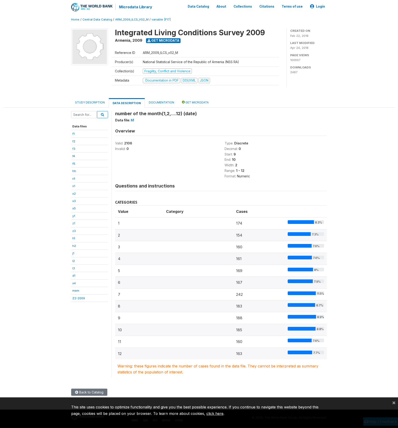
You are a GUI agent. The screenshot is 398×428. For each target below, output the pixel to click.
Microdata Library (135, 7)
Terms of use (292, 6)
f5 (73, 163)
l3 (73, 268)
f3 (73, 148)
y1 (73, 216)
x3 (74, 201)
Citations (266, 6)
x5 (74, 208)
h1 (73, 238)
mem (75, 290)
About (221, 6)
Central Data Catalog (97, 19)
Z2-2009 (78, 298)
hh (74, 171)
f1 (73, 133)
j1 (73, 253)
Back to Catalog (90, 392)
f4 (73, 156)
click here (214, 413)
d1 (73, 275)
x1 (73, 186)
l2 (73, 261)
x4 (74, 283)
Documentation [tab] (161, 102)
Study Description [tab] (90, 102)
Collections (243, 6)
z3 (74, 231)
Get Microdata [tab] (197, 102)
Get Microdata (165, 40)
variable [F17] (161, 19)
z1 (73, 223)
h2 (74, 246)
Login (320, 6)
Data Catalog (198, 6)
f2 (73, 141)
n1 (73, 178)
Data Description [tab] (127, 103)
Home (75, 19)
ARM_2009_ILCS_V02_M (132, 19)
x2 (74, 193)
